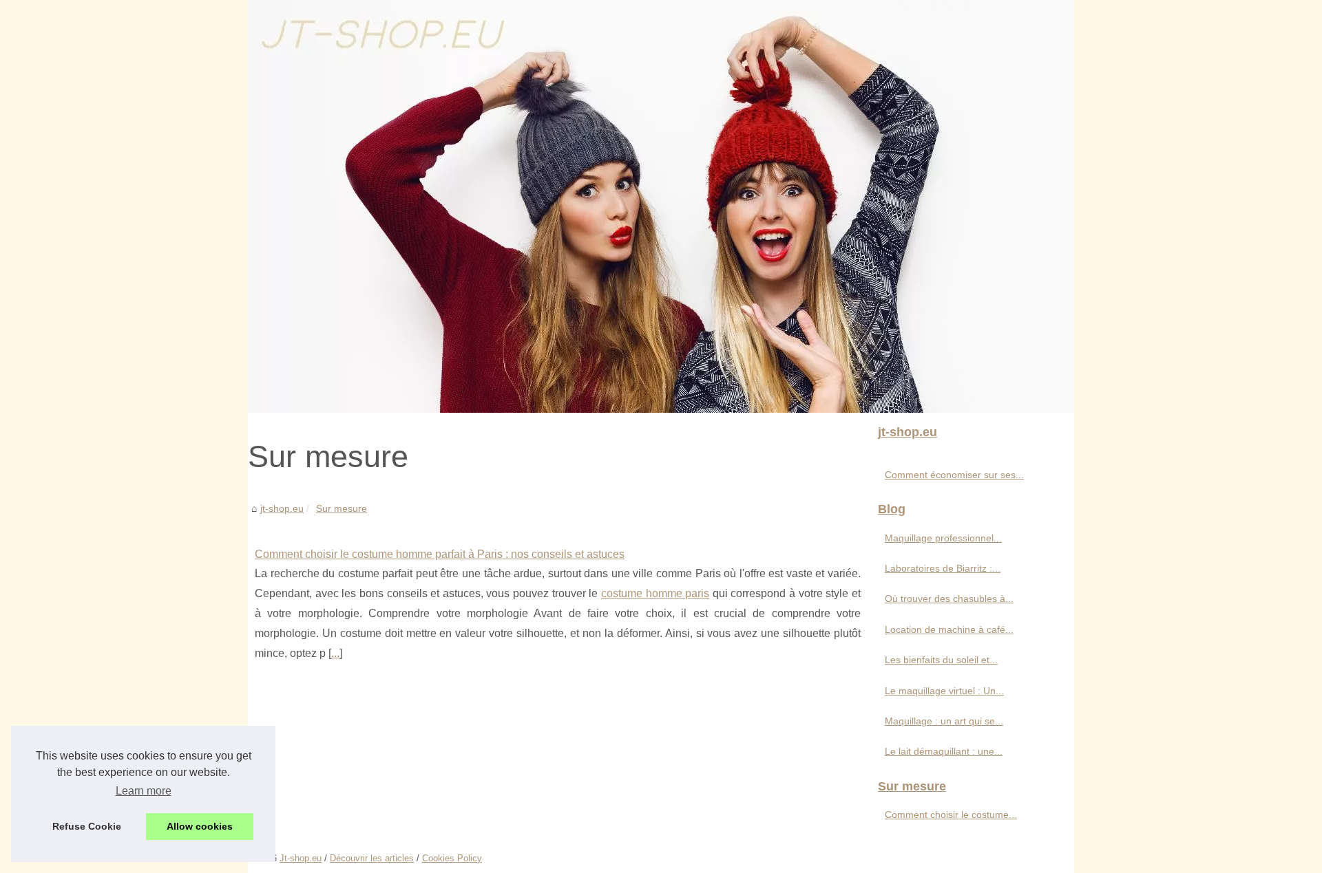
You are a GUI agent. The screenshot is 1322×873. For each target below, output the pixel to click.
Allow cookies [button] (200, 826)
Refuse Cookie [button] (86, 826)
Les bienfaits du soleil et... (941, 659)
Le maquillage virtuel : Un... (944, 690)
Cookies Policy (452, 858)
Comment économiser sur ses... (954, 474)
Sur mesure (341, 508)
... (335, 653)
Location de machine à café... (949, 629)
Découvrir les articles (372, 858)
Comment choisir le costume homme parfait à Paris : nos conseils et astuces (440, 554)
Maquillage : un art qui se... (944, 720)
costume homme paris (655, 593)
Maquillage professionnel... (943, 537)
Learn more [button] (143, 791)
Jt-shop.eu (301, 858)
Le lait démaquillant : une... (944, 751)
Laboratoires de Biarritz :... (942, 568)
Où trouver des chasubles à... (949, 598)
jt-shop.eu (282, 508)
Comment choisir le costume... (951, 814)
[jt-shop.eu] (661, 206)
